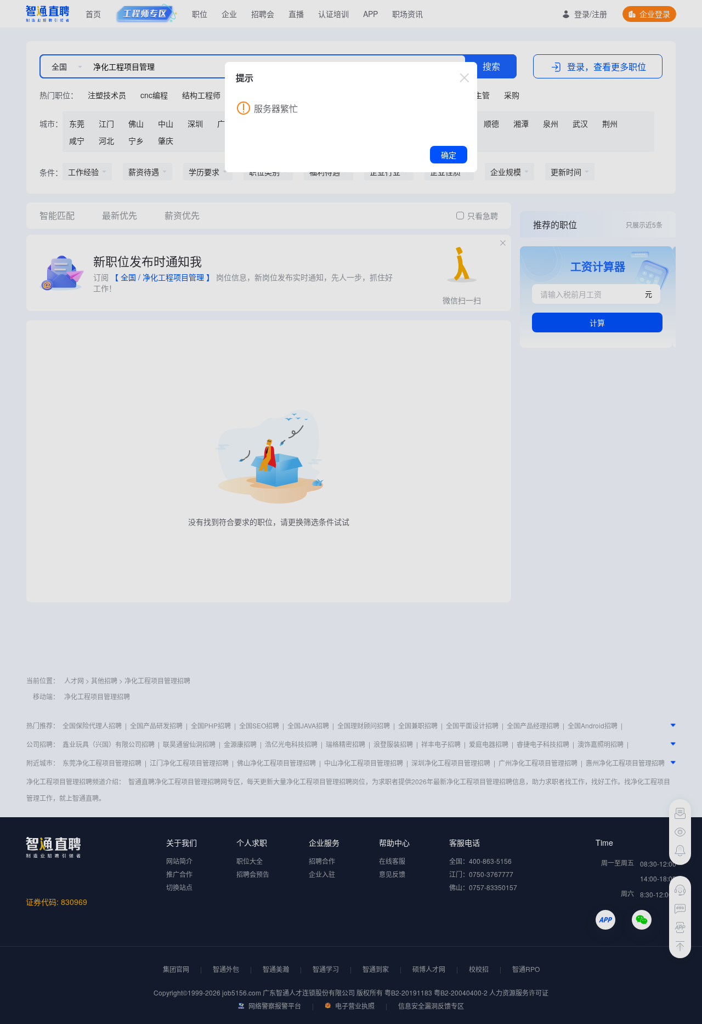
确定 (448, 154)
